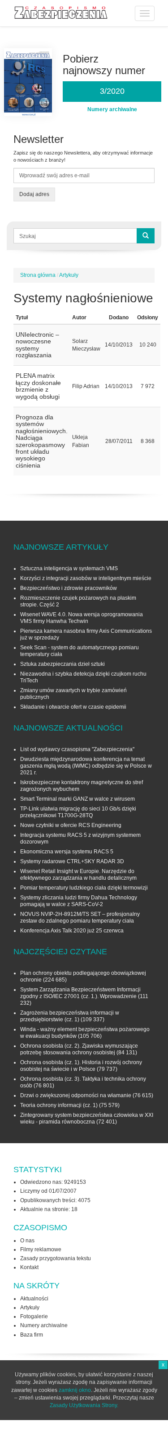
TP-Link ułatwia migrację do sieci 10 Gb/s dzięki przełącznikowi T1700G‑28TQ (78, 812)
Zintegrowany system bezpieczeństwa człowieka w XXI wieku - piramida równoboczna (86, 1118)
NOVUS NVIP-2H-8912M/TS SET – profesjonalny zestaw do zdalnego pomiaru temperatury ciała (80, 917)
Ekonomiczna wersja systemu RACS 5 (66, 851)
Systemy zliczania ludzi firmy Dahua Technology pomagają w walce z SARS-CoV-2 (78, 900)
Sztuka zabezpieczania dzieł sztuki (62, 664)
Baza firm (31, 1335)
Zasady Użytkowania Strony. (84, 1405)
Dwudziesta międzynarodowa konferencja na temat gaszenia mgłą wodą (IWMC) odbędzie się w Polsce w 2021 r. (86, 766)
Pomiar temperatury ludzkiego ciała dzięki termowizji (84, 888)
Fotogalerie (34, 1316)
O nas (27, 1240)
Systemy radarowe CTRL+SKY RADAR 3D (72, 861)
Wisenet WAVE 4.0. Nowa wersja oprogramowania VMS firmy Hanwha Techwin (81, 617)
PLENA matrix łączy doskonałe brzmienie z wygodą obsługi (38, 386)
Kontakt (29, 1267)
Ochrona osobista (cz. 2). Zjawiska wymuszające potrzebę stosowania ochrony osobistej (79, 1049)
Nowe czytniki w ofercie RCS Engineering (70, 825)
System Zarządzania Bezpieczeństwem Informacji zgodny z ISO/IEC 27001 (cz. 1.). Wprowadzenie (80, 992)
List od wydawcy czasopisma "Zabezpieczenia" (77, 749)
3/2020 (112, 91)
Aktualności (34, 1298)
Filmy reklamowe (40, 1249)
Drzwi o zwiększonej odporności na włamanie (75, 1095)
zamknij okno (75, 1390)
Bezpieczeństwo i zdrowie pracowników (68, 588)
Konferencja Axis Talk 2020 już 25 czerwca (72, 931)
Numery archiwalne (44, 1325)
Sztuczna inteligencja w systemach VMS (69, 568)
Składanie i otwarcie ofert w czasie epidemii (73, 707)
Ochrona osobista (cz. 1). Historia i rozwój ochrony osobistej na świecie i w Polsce (81, 1065)
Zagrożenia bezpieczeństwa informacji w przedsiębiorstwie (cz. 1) (69, 1016)
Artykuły (68, 275)
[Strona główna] (61, 12)
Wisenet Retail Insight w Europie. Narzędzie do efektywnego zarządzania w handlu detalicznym (78, 874)
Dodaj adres (34, 194)
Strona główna (38, 275)
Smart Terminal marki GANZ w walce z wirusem (77, 799)
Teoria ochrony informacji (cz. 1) (59, 1105)
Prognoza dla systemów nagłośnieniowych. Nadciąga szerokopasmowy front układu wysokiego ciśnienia (42, 441)
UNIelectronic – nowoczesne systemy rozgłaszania (37, 345)
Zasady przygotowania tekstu (55, 1258)
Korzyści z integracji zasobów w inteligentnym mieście (85, 578)
